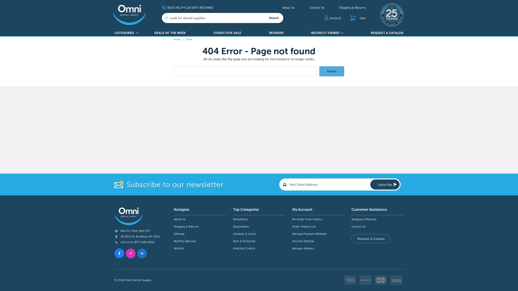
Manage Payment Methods (309, 233)
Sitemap (179, 233)
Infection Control (244, 248)
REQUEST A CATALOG (387, 33)
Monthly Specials (185, 241)
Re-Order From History (307, 219)
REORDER (276, 33)
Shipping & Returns (352, 7)
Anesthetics (240, 219)
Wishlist (179, 248)
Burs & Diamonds (244, 241)
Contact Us (316, 7)
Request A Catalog (370, 238)
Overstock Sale (227, 33)
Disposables (241, 226)
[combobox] (213, 18)
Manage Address (303, 248)
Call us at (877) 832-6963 (138, 242)
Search (274, 18)
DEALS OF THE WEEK (170, 33)
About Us (288, 7)
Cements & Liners (244, 233)
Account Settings (303, 241)
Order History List (304, 226)
